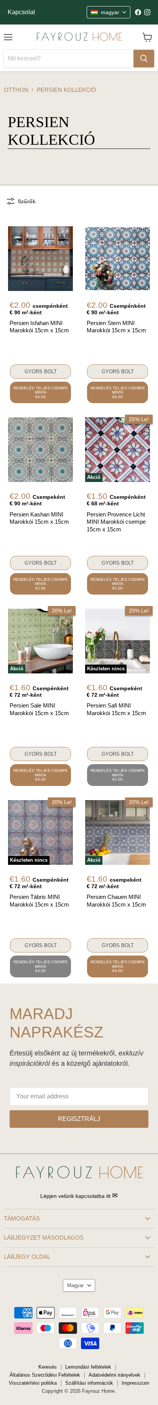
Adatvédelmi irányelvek (114, 1375)
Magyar (75, 1285)
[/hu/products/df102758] (117, 258)
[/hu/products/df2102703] (40, 258)
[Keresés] (143, 58)
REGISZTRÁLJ (79, 1119)
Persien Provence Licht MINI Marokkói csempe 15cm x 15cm (116, 522)
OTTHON (16, 90)
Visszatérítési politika (33, 1383)
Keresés (47, 1367)
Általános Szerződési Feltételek (45, 1375)
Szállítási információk (89, 1383)
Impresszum (135, 1383)
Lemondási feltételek (88, 1367)
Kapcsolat (21, 12)
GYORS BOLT (41, 371)
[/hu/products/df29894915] (40, 449)
